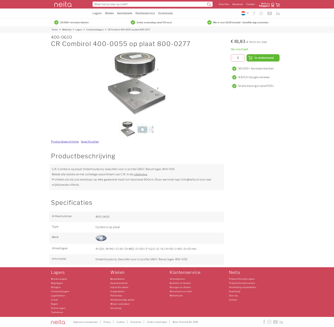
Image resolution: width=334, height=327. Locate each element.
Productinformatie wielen (242, 283)
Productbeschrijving (65, 141)
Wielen (109, 13)
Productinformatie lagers (242, 279)
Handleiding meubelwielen (242, 287)
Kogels (54, 304)
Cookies (121, 322)
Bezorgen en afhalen (180, 287)
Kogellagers (57, 283)
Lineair (54, 300)
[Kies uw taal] (244, 13)
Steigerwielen (117, 291)
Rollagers (56, 287)
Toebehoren (57, 312)
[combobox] (153, 4)
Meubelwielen (117, 279)
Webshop (66, 29)
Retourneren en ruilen (181, 291)
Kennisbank (124, 13)
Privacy (107, 322)
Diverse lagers (58, 308)
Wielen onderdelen (120, 304)
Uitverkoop (116, 308)
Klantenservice (145, 13)
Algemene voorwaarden (85, 322)
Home (55, 29)
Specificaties (90, 141)
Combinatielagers (95, 29)
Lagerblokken (58, 295)
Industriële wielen (119, 287)
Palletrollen (116, 295)
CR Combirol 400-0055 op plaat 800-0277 (129, 29)
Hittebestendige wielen (122, 300)
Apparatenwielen (119, 283)
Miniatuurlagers (59, 279)
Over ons (233, 295)
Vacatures (237, 4)
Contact (250, 4)
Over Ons (224, 4)
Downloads (165, 13)
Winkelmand (176, 295)
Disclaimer (135, 322)
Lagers (97, 13)
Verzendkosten (177, 279)
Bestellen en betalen (180, 283)
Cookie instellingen (157, 322)
